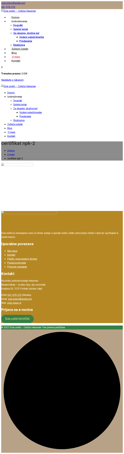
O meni (15, 57)
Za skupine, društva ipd (26, 33)
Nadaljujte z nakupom (12, 80)
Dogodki (18, 25)
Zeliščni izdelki (19, 49)
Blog (14, 53)
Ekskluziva (19, 45)
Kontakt (15, 61)
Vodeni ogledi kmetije (31, 37)
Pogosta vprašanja (17, 267)
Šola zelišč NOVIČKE (17, 319)
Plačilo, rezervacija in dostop (22, 259)
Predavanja (25, 41)
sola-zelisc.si (14, 303)
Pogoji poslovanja (16, 263)
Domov (15, 17)
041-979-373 (8, 7)
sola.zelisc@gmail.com (13, 3)
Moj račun (12, 251)
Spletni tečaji (20, 29)
